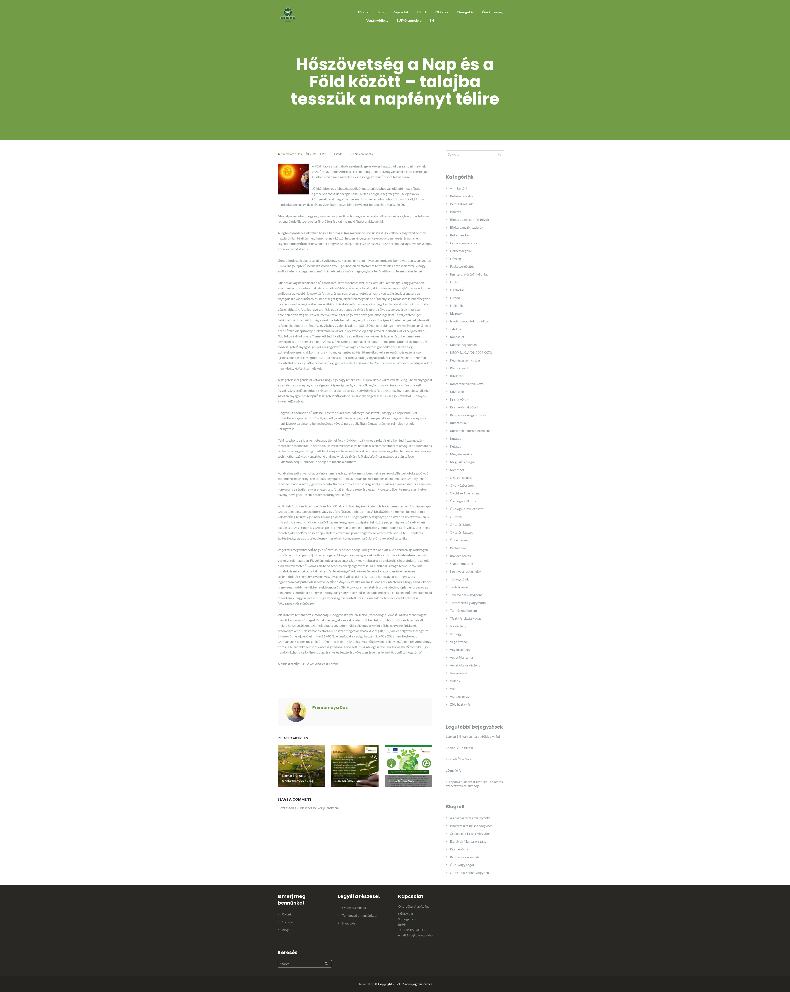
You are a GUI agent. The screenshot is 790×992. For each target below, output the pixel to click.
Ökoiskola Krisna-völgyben (469, 873)
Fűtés (454, 282)
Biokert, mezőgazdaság (466, 227)
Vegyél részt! (459, 673)
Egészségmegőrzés (463, 243)
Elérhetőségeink (461, 251)
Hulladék (456, 305)
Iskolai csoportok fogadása (469, 321)
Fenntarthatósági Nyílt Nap (469, 274)
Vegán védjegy (377, 20)
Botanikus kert (460, 235)
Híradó (338, 154)
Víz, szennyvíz (460, 696)
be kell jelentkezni (326, 808)
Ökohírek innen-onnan (465, 493)
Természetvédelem (463, 610)
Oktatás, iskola (460, 524)
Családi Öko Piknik (459, 748)
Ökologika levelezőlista (466, 509)
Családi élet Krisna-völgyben (470, 833)
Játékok (455, 329)
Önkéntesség (492, 12)
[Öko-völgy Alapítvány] (288, 14)
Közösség (457, 391)
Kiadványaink (459, 368)
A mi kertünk (459, 188)
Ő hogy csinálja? (461, 477)
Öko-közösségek (462, 485)
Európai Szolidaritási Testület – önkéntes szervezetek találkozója (474, 784)
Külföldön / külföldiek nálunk (470, 431)
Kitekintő (456, 376)
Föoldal (363, 12)
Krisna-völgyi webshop (466, 857)
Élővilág (455, 259)
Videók (455, 681)
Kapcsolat (400, 12)
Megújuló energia (462, 462)
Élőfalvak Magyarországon (469, 841)
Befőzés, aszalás (461, 196)
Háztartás (457, 290)
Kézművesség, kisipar (465, 360)
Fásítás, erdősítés (462, 266)
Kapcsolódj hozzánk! (465, 345)
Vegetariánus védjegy (465, 665)
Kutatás (455, 438)
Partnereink (458, 548)
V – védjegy (458, 626)
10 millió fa (453, 770)
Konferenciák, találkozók (468, 384)
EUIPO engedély (409, 20)
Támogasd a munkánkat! (359, 915)
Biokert (455, 212)
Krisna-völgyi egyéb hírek (468, 415)
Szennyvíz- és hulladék (465, 571)
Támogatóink (459, 579)
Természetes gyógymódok (469, 603)
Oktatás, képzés (461, 532)
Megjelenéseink (461, 454)
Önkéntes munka (354, 907)
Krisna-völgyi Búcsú (464, 407)
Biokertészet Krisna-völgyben (471, 826)
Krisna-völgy (459, 399)
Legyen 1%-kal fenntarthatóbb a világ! (473, 736)
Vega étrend (458, 642)
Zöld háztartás (460, 704)
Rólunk (422, 12)
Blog (381, 12)
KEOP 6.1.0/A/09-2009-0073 (471, 352)
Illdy (371, 984)
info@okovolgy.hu (420, 935)
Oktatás (441, 12)
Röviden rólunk (460, 556)
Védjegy (455, 634)
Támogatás (465, 12)
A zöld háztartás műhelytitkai (470, 818)
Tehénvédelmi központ (466, 595)
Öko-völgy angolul (463, 865)
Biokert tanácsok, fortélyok (469, 219)
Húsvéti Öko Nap (458, 759)
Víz (452, 689)
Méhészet (457, 470)
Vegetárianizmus (462, 657)
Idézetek (456, 313)
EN (432, 20)
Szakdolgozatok (461, 563)
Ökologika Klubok (463, 501)
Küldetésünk (459, 423)
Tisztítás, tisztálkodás (465, 618)
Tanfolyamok (459, 587)
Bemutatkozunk (461, 204)
